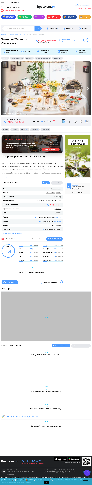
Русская (58, 193)
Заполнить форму (49, 149)
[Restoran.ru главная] (46, 7)
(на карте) (57, 217)
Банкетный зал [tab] (56, 183)
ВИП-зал (5, 58)
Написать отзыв (55, 239)
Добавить (58, 209)
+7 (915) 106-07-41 (32, 461)
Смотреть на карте (66, 40)
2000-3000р (57, 197)
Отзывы (24, 129)
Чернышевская (48, 222)
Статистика (45, 129)
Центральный (56, 225)
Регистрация (86, 5)
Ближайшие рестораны (62, 346)
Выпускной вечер (68, 16)
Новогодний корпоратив (8, 16)
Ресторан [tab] (46, 183)
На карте (69, 28)
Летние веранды (23, 16)
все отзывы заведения (50, 282)
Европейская (50, 193)
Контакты (15, 129)
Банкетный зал (56, 189)
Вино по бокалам (17, 58)
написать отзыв (10, 282)
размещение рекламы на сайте (14, 10)
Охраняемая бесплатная (52, 229)
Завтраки (84, 16)
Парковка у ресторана (43, 58)
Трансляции (57, 58)
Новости (35, 129)
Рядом (84, 28)
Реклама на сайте (84, 9)
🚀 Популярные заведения (17, 416)
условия (85, 480)
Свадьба (38, 16)
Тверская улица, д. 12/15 (12, 51)
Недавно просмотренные (81, 346)
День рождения (52, 16)
